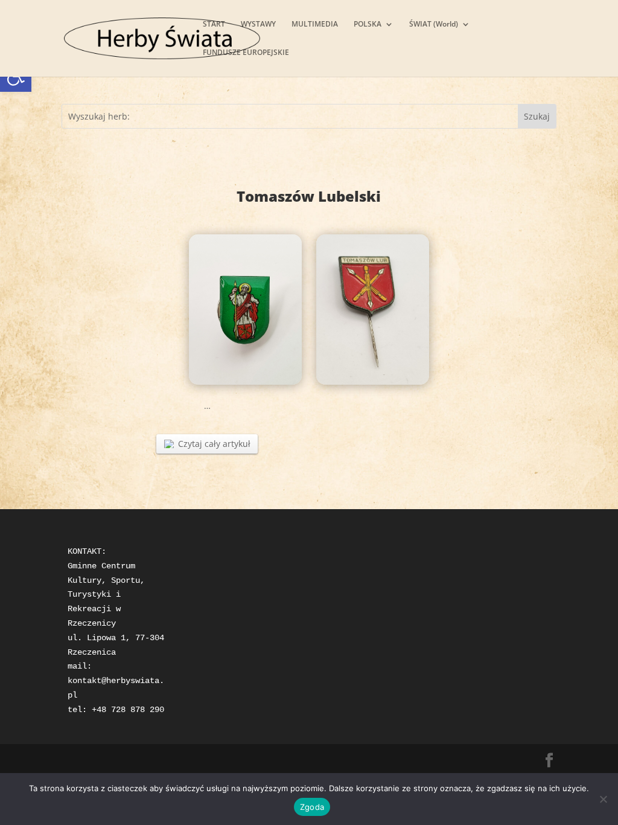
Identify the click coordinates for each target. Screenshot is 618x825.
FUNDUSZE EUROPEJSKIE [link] (246, 52)
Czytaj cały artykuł (214, 443)
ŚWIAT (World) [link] (433, 24)
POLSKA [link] (367, 24)
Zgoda (312, 807)
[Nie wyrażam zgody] (603, 799)
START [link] (214, 24)
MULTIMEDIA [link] (314, 24)
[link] (162, 37)
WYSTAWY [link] (258, 24)
